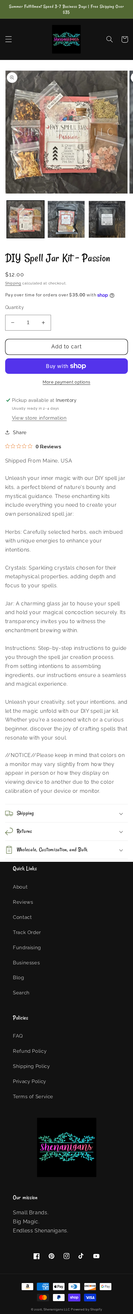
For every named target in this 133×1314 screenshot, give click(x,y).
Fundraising (27, 947)
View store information (39, 418)
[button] (8, 39)
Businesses (26, 962)
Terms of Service (33, 1096)
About (20, 887)
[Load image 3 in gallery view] (107, 219)
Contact (22, 917)
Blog (18, 977)
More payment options (66, 382)
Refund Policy (29, 1051)
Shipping (13, 283)
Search (21, 992)
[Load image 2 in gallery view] (66, 219)
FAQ (18, 1036)
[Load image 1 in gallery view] (25, 219)
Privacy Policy (29, 1081)
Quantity (14, 307)
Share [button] (20, 432)
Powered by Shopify (86, 1309)
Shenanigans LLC (57, 1309)
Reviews (23, 902)
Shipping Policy (31, 1066)
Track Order (27, 932)
